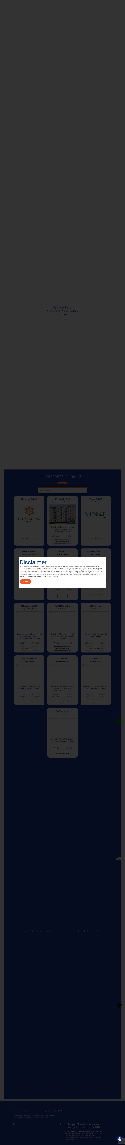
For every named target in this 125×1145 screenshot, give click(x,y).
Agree (25, 581)
